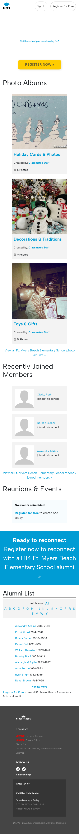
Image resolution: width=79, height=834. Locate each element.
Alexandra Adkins (47, 451)
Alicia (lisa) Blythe (26, 662)
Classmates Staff (39, 162)
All (47, 603)
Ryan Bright (22, 674)
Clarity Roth (44, 394)
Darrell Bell (21, 644)
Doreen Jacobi (46, 423)
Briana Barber (23, 638)
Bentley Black (23, 656)
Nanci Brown (23, 680)
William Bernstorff (26, 650)
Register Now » (39, 64)
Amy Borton (22, 668)
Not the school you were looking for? (39, 41)
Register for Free (13, 692)
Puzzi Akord (22, 632)
